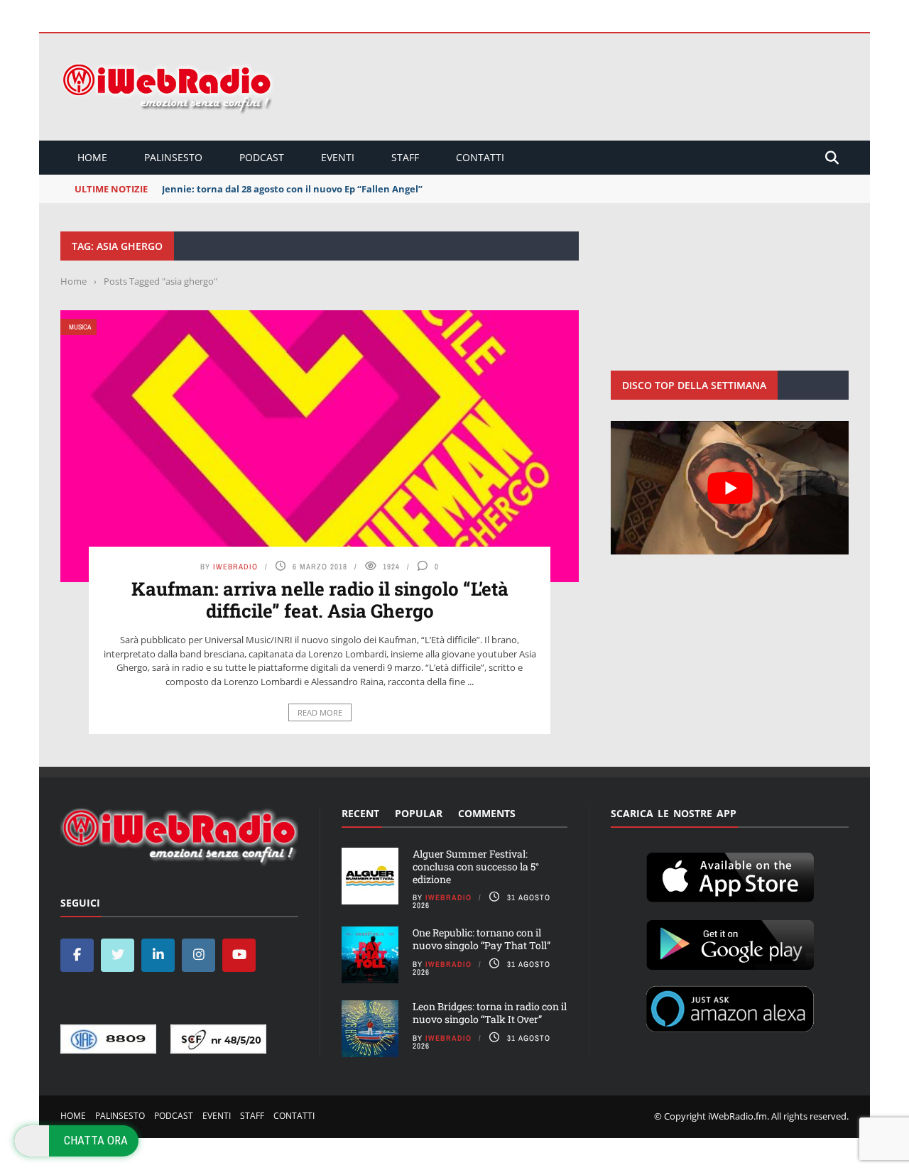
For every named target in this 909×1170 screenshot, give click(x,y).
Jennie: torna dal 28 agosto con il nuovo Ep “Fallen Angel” (292, 188)
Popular (418, 813)
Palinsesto (173, 157)
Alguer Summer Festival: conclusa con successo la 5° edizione (476, 866)
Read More (320, 712)
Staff (405, 157)
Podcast (261, 157)
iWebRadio (235, 567)
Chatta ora (96, 1140)
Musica (80, 327)
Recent (360, 813)
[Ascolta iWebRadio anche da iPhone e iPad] (730, 874)
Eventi (337, 157)
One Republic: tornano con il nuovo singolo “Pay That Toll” (481, 939)
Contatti (480, 157)
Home (92, 157)
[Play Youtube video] (730, 487)
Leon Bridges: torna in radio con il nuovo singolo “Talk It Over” (490, 1013)
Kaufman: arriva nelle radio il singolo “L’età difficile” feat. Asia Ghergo (319, 599)
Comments (487, 813)
